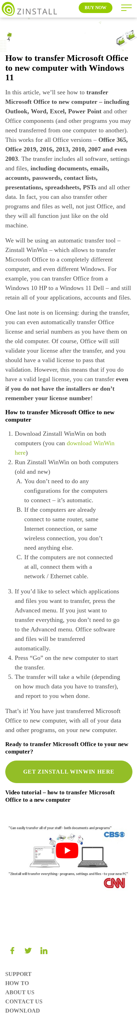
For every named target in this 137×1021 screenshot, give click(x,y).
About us (19, 992)
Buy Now (95, 7)
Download (22, 1011)
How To (17, 983)
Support (18, 974)
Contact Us (24, 1001)
